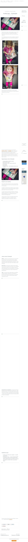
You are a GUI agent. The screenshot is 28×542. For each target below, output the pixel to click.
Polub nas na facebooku (24, 144)
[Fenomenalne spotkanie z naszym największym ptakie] (25, 157)
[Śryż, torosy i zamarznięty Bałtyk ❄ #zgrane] (25, 159)
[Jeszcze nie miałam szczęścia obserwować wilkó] (23, 159)
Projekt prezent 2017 (5, 535)
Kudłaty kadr (12, 11)
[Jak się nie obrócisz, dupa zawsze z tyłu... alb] (23, 157)
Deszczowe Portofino (16, 535)
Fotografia (7, 11)
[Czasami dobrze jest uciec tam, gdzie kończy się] (23, 156)
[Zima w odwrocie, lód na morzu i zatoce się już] (25, 156)
